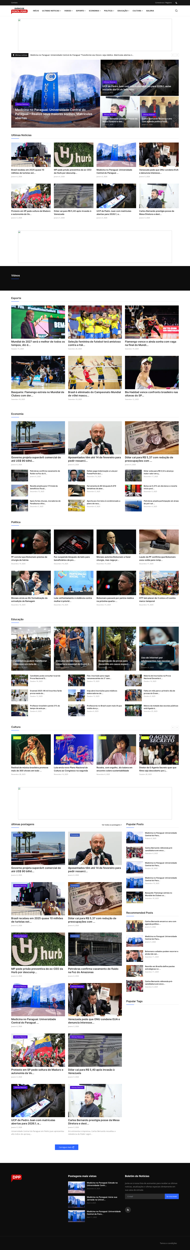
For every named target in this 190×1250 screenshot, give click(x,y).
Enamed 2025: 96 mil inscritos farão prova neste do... (46, 692)
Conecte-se (159, 2)
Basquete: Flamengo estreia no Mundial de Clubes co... (158, 894)
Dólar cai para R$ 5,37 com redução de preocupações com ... (149, 459)
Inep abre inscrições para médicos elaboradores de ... (102, 692)
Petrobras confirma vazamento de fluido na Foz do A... (45, 472)
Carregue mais (65, 1147)
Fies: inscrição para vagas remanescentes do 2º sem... (99, 677)
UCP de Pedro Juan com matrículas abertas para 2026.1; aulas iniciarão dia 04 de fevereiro (136, 88)
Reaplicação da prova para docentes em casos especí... (114, 662)
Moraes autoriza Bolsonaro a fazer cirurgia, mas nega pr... (114, 558)
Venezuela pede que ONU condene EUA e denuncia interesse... (158, 171)
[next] (177, 55)
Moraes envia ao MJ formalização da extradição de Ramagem (29, 599)
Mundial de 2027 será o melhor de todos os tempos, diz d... (38, 343)
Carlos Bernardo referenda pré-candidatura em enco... (159, 849)
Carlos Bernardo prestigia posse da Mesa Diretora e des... (119, 120)
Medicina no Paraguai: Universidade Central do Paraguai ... (114, 171)
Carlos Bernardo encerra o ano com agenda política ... (160, 922)
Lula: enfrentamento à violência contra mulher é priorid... (73, 599)
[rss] (128, 1210)
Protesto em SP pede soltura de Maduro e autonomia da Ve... (31, 212)
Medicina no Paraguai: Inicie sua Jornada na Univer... (102, 1198)
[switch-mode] (176, 3)
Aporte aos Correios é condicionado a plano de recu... (103, 502)
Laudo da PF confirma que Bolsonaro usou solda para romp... (157, 558)
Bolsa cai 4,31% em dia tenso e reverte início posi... (160, 487)
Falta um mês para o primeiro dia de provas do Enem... (159, 692)
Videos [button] (67, 10)
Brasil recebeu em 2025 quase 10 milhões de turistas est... (27, 171)
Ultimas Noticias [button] (50, 10)
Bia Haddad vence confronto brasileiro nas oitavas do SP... (151, 394)
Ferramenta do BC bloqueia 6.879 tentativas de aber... (101, 487)
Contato (14, 2)
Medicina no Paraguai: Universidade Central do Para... (161, 834)
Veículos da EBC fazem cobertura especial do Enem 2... (73, 662)
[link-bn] (95, 35)
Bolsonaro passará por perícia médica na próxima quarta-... (115, 599)
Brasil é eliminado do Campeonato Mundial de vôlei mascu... (94, 394)
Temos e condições (168, 1243)
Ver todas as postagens (111, 825)
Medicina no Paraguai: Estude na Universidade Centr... (102, 1184)
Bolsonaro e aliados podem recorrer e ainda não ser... (161, 952)
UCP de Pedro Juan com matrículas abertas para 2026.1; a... (114, 212)
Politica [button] (108, 10)
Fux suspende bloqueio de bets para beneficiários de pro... (72, 558)
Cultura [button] (137, 10)
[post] (55, 94)
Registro (168, 2)
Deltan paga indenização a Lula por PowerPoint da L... (102, 472)
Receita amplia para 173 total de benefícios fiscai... (44, 487)
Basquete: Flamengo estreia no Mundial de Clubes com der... (37, 394)
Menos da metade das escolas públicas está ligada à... (161, 707)
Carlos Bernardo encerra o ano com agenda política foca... (157, 120)
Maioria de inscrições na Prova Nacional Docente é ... (157, 677)
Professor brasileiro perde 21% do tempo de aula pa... (45, 707)
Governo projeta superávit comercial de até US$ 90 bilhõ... (36, 459)
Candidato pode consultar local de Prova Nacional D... (45, 677)
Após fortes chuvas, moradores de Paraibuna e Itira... (45, 502)
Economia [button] (94, 10)
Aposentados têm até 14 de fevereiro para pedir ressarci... (94, 459)
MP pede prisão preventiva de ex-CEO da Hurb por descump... (72, 171)
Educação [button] (122, 10)
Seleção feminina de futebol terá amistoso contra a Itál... (94, 343)
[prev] (173, 55)
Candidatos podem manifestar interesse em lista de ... (30, 662)
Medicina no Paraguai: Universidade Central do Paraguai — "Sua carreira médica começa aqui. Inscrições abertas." (80, 55)
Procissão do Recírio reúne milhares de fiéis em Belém (158, 769)
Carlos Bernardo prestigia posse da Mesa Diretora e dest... (156, 212)
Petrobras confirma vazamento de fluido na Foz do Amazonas (93, 970)
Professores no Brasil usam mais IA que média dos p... (104, 707)
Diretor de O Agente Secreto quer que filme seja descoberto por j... (115, 769)
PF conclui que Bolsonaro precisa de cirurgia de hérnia (29, 558)
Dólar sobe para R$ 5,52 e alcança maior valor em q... (158, 472)
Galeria (150, 10)
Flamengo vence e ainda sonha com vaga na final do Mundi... (150, 343)
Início (36, 10)
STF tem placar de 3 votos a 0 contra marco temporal (157, 599)
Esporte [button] (80, 10)
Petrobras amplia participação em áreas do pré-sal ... (161, 502)
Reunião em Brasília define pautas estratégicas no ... (160, 967)
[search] (176, 10)
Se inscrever (171, 1196)
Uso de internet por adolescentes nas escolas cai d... (157, 660)
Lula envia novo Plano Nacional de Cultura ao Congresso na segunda (28, 769)
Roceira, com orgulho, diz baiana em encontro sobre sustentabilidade (72, 769)
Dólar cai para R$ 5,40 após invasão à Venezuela (72, 212)
